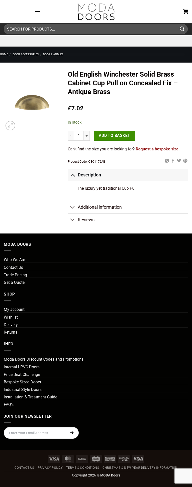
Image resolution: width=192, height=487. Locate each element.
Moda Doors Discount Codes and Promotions (44, 359)
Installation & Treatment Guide (30, 397)
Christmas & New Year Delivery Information (140, 467)
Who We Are (14, 259)
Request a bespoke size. (158, 149)
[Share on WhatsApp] (167, 161)
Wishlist (11, 317)
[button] (37, 11)
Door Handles (53, 54)
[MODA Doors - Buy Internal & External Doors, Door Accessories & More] (96, 11)
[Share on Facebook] (173, 161)
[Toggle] (73, 174)
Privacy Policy (50, 467)
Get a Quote (14, 282)
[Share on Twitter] (179, 161)
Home (4, 54)
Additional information (100, 207)
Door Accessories (25, 54)
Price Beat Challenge (22, 374)
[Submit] (182, 29)
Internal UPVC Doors (22, 367)
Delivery (11, 324)
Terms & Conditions (82, 467)
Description (89, 174)
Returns (10, 332)
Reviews (86, 219)
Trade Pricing (15, 275)
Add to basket (114, 135)
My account (14, 309)
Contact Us (13, 267)
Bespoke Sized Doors (22, 382)
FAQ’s (9, 404)
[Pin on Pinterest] (185, 161)
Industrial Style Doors (23, 389)
